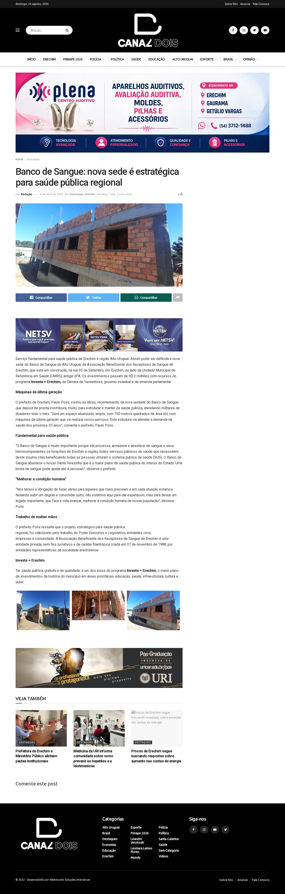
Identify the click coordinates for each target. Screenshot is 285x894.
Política (117, 59)
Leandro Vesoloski (137, 840)
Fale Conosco (261, 3)
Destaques (33, 159)
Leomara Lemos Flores (141, 850)
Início (31, 59)
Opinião (249, 59)
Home (19, 159)
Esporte (207, 59)
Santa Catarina (169, 839)
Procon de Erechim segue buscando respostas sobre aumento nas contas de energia (156, 756)
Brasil (228, 59)
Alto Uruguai (182, 59)
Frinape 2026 (73, 59)
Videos (163, 856)
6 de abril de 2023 (51, 194)
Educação (157, 59)
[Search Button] (68, 30)
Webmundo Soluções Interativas (70, 879)
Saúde (136, 59)
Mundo (135, 857)
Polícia (95, 59)
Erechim (49, 59)
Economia (109, 844)
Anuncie (245, 3)
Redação (26, 194)
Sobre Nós (231, 3)
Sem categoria (169, 850)
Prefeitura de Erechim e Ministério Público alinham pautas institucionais (36, 756)
